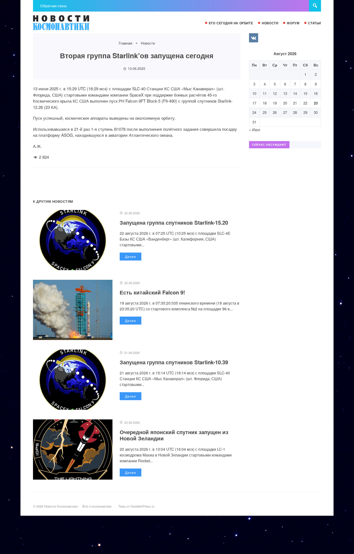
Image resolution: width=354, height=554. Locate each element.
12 (275, 93)
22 (305, 102)
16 (316, 93)
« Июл (254, 129)
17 (254, 102)
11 (265, 93)
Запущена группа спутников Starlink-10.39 (174, 362)
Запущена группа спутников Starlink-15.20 (174, 222)
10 (254, 93)
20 (285, 102)
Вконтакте (253, 37)
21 (295, 102)
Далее (130, 256)
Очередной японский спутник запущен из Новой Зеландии (174, 435)
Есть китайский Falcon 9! (152, 292)
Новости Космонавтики (69, 24)
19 (275, 102)
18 (265, 102)
